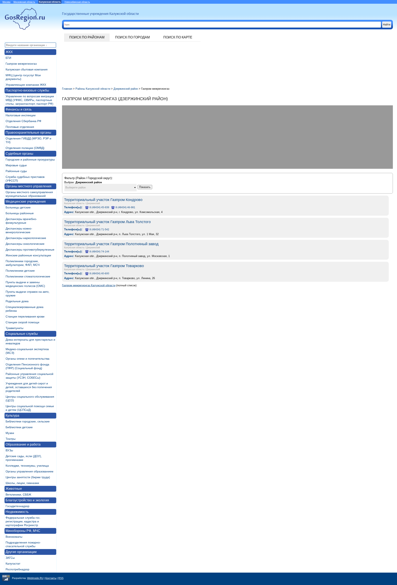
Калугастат (13, 563)
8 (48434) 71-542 (99, 229)
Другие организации (21, 552)
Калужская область (74, 203)
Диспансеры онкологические (25, 243)
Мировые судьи (16, 165)
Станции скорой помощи (22, 322)
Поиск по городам (132, 37)
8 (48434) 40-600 (99, 273)
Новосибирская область (77, 2)
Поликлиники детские (20, 270)
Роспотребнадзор (17, 569)
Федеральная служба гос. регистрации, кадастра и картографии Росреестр (23, 521)
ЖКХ (9, 52)
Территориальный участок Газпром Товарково (104, 266)
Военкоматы (14, 536)
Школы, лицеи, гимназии (22, 483)
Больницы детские (18, 207)
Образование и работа (23, 444)
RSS (60, 578)
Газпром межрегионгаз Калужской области (88, 285)
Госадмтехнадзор (17, 506)
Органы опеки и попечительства (27, 358)
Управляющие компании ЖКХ (26, 84)
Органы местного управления (28, 186)
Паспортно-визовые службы (27, 90)
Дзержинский (93, 203)
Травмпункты (14, 328)
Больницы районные (20, 213)
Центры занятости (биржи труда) (28, 477)
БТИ (8, 57)
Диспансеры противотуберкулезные (30, 249)
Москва (6, 2)
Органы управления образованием (29, 471)
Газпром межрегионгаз (21, 63)
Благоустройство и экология (27, 500)
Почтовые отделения (20, 126)
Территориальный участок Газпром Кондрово (103, 200)
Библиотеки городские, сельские (28, 421)
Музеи (10, 433)
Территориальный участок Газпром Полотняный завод (111, 244)
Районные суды (16, 171)
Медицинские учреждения (26, 201)
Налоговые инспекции (21, 115)
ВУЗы (9, 450)
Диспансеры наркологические (26, 238)
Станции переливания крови (25, 316)
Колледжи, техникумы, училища (27, 465)
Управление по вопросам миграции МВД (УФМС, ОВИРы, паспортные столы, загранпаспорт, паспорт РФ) (30, 100)
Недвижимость (17, 512)
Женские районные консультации (28, 255)
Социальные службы (22, 333)
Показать (145, 187)
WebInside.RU (35, 578)
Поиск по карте (177, 37)
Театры (11, 438)
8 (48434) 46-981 (125, 207)
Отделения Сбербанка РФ (23, 121)
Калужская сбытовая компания (27, 69)
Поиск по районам (86, 37)
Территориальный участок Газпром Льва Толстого (107, 222)
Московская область (24, 2)
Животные (14, 488)
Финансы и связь (19, 109)
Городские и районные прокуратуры (30, 159)
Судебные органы (19, 153)
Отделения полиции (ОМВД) (25, 148)
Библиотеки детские (19, 427)
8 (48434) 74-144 (99, 251)
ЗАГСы (10, 557)
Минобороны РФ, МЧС (23, 531)
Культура (12, 415)
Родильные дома (17, 301)
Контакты (50, 578)
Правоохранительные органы (28, 132)
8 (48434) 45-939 (99, 207)
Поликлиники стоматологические (28, 276)
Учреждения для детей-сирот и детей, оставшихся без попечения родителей (29, 387)
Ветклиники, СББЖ (18, 494)
